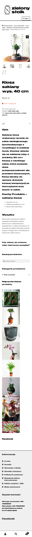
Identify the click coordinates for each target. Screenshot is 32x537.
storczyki (4, 115)
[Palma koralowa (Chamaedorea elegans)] (16, 368)
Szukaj (16, 534)
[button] (27, 36)
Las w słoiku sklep (19, 25)
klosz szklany (17, 113)
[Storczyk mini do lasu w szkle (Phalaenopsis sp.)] (16, 351)
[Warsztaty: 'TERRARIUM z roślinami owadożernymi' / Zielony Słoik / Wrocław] (16, 427)
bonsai (7, 113)
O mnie (7, 461)
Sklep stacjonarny (12, 487)
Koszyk (24, 532)
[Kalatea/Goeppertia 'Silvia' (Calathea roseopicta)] (16, 408)
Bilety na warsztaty (9, 274)
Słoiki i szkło (5, 29)
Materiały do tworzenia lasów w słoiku (18, 27)
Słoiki (9, 111)
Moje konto (5, 534)
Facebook (7, 439)
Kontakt (7, 464)
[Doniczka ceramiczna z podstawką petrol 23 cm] (16, 333)
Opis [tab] (3, 124)
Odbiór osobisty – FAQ (13, 483)
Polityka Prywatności (13, 474)
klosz (11, 113)
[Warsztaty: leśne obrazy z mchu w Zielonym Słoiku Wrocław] (16, 298)
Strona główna (8, 25)
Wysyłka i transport (12, 471)
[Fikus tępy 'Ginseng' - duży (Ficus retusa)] (16, 316)
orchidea (23, 113)
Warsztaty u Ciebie (12, 468)
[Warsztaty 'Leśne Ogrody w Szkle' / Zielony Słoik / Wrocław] (16, 386)
